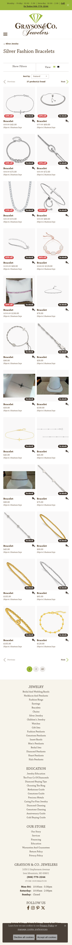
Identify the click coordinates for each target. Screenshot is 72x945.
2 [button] (36, 669)
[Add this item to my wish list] (32, 121)
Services (36, 835)
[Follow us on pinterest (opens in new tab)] (37, 908)
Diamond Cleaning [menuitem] (36, 805)
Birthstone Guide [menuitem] (36, 789)
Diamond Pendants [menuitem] (36, 751)
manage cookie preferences (32, 929)
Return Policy (36, 851)
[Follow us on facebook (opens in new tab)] (28, 908)
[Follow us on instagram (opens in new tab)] (33, 908)
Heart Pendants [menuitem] (36, 755)
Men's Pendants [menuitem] (36, 743)
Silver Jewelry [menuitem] (36, 715)
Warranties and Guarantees (36, 847)
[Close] (68, 5)
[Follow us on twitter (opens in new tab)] (43, 908)
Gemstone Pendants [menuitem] (36, 735)
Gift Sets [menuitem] (36, 727)
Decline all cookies (24, 937)
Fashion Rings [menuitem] (36, 699)
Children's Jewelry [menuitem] (36, 719)
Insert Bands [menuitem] (36, 739)
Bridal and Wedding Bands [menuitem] (36, 691)
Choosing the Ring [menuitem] (36, 785)
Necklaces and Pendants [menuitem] (36, 695)
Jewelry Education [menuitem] (36, 773)
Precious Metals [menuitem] (36, 797)
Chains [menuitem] (36, 711)
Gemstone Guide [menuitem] (36, 793)
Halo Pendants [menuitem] (36, 759)
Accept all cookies (46, 937)
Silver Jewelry (12, 44)
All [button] (42, 669)
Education (36, 843)
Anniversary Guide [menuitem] (36, 813)
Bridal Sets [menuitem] (36, 747)
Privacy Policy (36, 855)
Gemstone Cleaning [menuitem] (36, 809)
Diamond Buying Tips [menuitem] (36, 781)
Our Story (36, 831)
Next (63, 81)
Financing (36, 839)
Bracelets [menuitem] (36, 707)
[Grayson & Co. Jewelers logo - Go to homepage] (36, 24)
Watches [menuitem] (36, 723)
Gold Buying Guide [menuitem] (36, 817)
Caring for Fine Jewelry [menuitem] (36, 801)
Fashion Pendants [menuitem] (36, 731)
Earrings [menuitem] (36, 703)
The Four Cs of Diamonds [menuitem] (36, 777)
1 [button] (30, 669)
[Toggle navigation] (5, 34)
